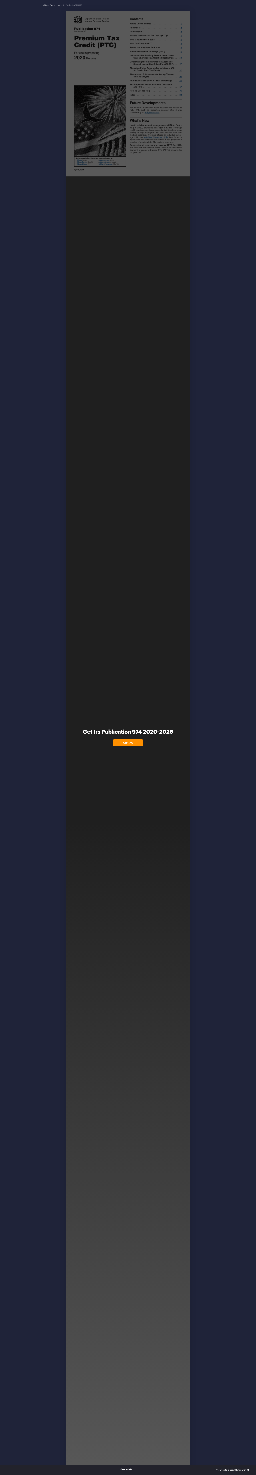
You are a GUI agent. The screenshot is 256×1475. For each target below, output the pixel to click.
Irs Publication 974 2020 (72, 5)
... (59, 5)
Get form (128, 742)
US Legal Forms (49, 5)
